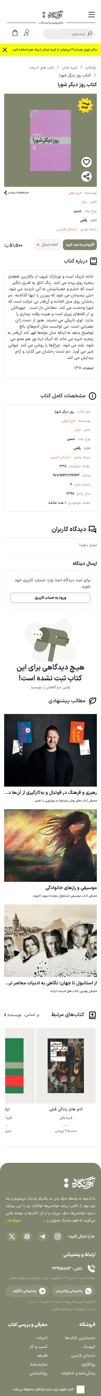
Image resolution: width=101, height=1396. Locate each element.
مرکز (84, 202)
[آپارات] (27, 1236)
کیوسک (89, 1347)
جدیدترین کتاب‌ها (80, 1338)
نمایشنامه (38, 1364)
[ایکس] (12, 1236)
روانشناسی (38, 1373)
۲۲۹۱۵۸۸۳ (61, 1269)
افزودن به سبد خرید (80, 244)
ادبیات (42, 1338)
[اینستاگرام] (58, 1236)
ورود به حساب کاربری (50, 598)
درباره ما (14, 1220)
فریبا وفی (75, 193)
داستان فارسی (66, 229)
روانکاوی (88, 1364)
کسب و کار (38, 1347)
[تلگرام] (42, 1236)
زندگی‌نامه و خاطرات (78, 1373)
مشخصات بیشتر (18, 192)
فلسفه (42, 1356)
